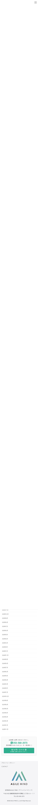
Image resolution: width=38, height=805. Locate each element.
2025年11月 (5, 610)
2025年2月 (5, 647)
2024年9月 (5, 659)
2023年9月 (5, 700)
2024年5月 (5, 676)
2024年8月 (5, 663)
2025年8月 (5, 622)
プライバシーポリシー (8, 763)
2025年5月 (5, 635)
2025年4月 (5, 639)
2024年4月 (5, 680)
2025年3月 (5, 643)
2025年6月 (5, 630)
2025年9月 (5, 618)
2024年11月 (5, 655)
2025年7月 (5, 626)
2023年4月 (5, 717)
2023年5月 (5, 713)
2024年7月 (5, 667)
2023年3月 (5, 721)
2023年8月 (5, 704)
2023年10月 (5, 696)
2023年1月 (5, 725)
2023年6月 (5, 709)
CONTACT (4, 766)
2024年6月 (5, 672)
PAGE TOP (33, 777)
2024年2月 (5, 688)
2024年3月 (5, 684)
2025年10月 (5, 614)
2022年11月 (5, 729)
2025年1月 (5, 651)
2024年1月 (5, 692)
